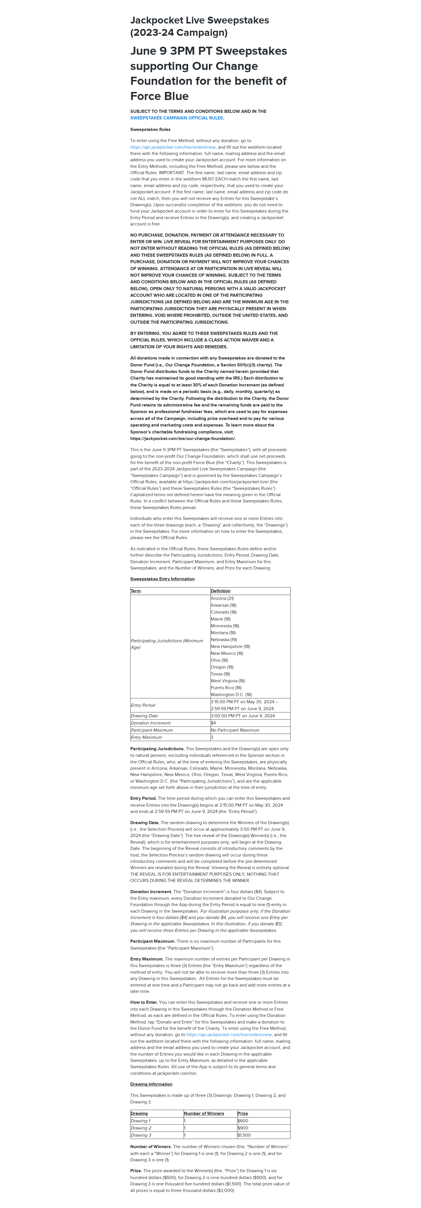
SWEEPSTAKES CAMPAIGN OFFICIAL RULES (176, 118)
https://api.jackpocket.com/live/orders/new (173, 147)
